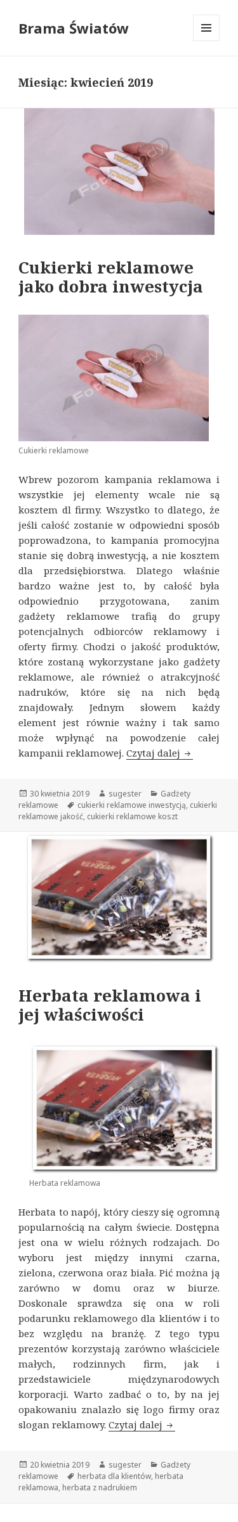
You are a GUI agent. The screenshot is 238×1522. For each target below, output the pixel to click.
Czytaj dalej (159, 752)
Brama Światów (73, 27)
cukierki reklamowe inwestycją (131, 805)
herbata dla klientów (114, 1476)
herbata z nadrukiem (99, 1487)
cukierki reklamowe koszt (132, 816)
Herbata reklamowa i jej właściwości (109, 1005)
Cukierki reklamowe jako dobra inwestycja (110, 277)
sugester (125, 793)
